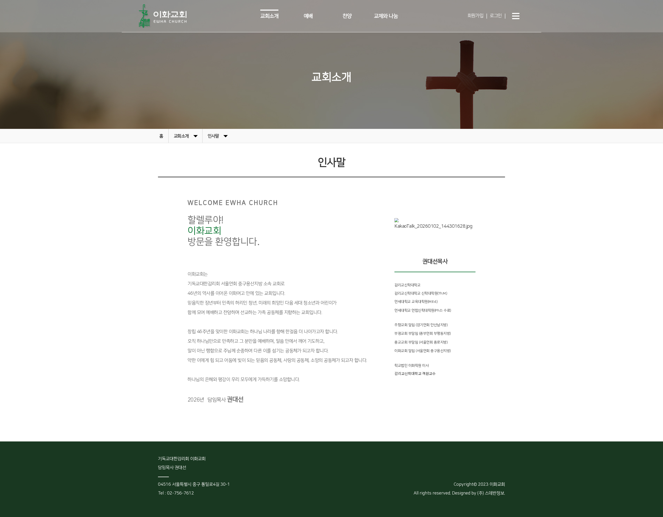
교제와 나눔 (386, 16)
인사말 (213, 136)
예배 (308, 16)
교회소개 (269, 16)
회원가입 (475, 15)
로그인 (496, 15)
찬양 (347, 16)
